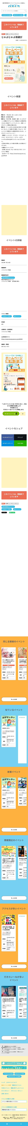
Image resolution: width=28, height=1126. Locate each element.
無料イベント (17, 316)
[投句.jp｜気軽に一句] (14, 73)
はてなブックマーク (8, 443)
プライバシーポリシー (17, 1091)
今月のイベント (5, 1088)
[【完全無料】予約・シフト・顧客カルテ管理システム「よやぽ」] (14, 382)
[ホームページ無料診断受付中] (14, 54)
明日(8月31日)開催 (18, 15)
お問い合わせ (5, 1093)
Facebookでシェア (8, 437)
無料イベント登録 (6, 1085)
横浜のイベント (13, 1117)
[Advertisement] (14, 179)
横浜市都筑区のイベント (8, 277)
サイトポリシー (5, 1091)
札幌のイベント (6, 1117)
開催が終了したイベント (17, 1088)
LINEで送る (20, 443)
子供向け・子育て (6, 316)
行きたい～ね (10, 414)
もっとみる (14, 699)
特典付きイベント (16, 1085)
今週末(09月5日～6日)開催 (14, 1076)
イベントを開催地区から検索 (9, 1107)
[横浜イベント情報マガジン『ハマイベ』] (14, 6)
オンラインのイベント (21, 1117)
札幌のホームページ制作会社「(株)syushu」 (15, 1118)
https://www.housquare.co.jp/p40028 (11, 339)
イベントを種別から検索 (7, 1099)
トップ (3, 1082)
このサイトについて (11, 1082)
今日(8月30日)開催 (6, 15)
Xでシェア (20, 437)
